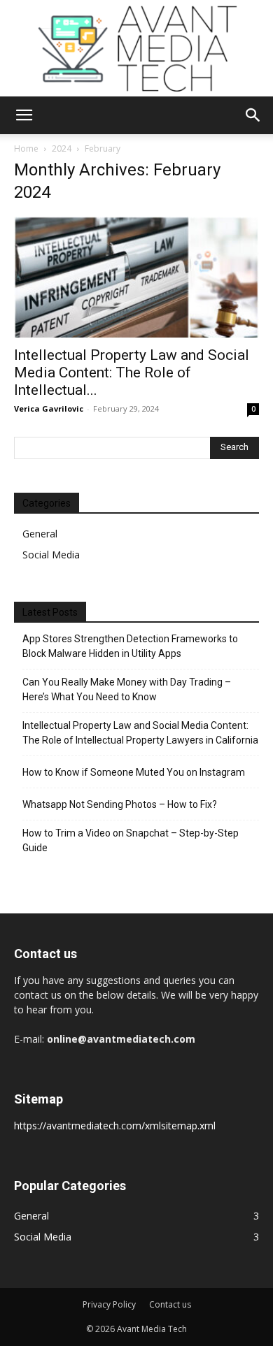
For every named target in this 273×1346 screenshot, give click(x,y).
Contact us (170, 1304)
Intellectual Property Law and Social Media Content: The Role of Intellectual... (131, 372)
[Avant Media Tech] (136, 48)
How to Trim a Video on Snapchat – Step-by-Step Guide (130, 840)
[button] (23, 115)
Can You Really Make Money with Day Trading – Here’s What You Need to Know (126, 689)
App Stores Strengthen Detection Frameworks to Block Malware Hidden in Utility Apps (130, 646)
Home (26, 148)
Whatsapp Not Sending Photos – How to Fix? (119, 804)
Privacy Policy (109, 1304)
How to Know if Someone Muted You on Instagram (133, 772)
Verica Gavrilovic (48, 408)
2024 (61, 148)
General (39, 533)
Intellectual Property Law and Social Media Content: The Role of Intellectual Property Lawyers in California (140, 733)
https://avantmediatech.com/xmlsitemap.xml (115, 1125)
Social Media (51, 554)
